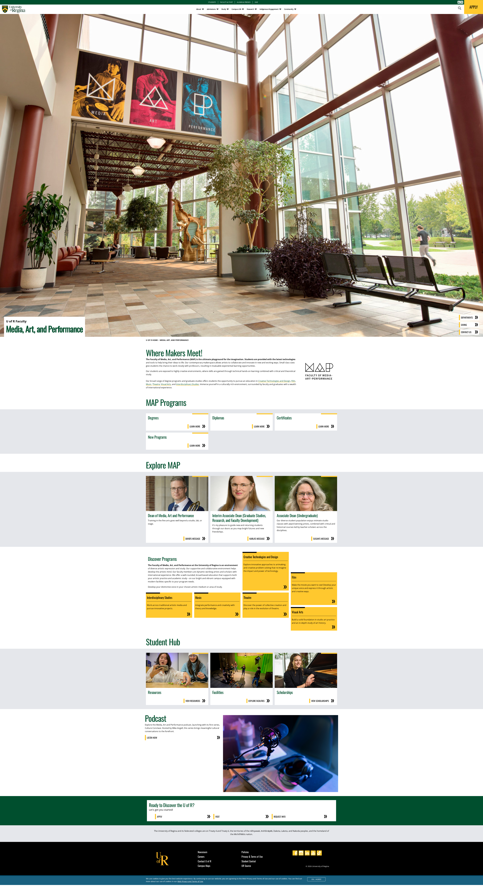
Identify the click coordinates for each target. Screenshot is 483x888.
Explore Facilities (256, 700)
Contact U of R (204, 861)
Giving (464, 324)
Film (293, 381)
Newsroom (202, 852)
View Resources (193, 700)
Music (148, 384)
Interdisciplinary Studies (187, 384)
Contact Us (466, 332)
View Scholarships (320, 700)
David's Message (192, 538)
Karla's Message (257, 538)
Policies (245, 852)
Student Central (249, 861)
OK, (316, 879)
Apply (159, 816)
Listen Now (152, 737)
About (198, 9)
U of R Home (152, 340)
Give (256, 2)
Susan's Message (321, 538)
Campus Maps (204, 866)
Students (212, 2)
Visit (217, 816)
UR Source (246, 866)
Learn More (195, 426)
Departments (467, 317)
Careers (201, 856)
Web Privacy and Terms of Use (190, 881)
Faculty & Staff (226, 2)
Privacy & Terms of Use (252, 856)
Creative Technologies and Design (274, 381)
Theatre (156, 384)
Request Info (280, 816)
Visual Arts (166, 384)
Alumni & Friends (244, 2)
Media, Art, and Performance (174, 340)
